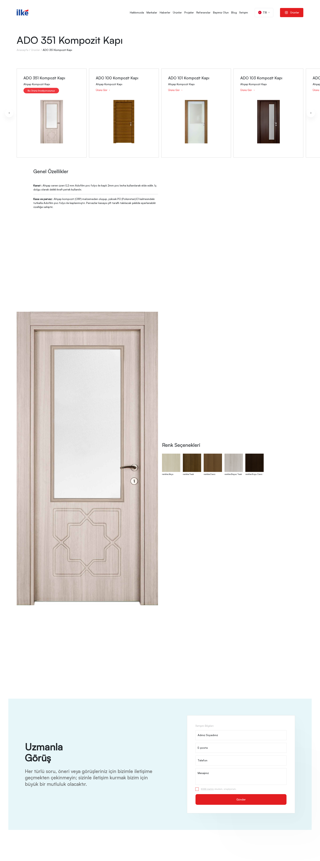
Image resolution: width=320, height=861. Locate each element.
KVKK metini (207, 789)
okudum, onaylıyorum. (218, 789)
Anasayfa (22, 50)
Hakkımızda (137, 12)
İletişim (243, 12)
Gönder (241, 799)
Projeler (189, 12)
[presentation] (9, 113)
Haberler (165, 12)
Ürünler (177, 12)
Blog (234, 12)
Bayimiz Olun (221, 12)
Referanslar (203, 12)
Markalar (151, 12)
